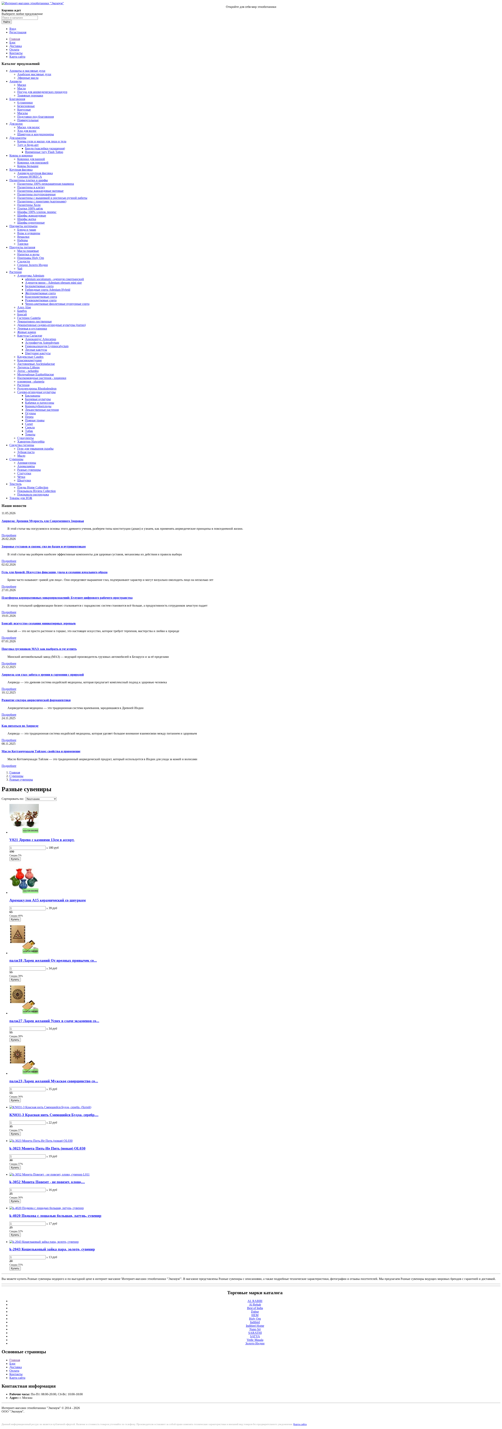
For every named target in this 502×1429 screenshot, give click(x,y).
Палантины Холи (29, 205)
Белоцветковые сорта (39, 286)
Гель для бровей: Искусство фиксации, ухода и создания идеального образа (54, 572)
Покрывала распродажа (33, 494)
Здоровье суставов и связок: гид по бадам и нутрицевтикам (44, 546)
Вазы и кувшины (28, 233)
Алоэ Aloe (24, 307)
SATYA (255, 1336)
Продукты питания (22, 247)
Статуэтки (24, 473)
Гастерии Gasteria (29, 318)
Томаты (30, 434)
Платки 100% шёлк (30, 208)
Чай (19, 268)
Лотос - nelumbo (28, 371)
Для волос (16, 123)
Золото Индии (255, 1343)
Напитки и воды (28, 254)
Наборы (22, 240)
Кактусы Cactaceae (29, 335)
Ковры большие (27, 166)
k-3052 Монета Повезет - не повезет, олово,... (47, 1182)
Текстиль (15, 484)
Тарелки (22, 243)
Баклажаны (32, 395)
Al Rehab (255, 1304)
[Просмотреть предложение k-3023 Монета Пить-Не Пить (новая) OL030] (41, 1140)
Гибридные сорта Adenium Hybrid (47, 289)
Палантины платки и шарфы (28, 180)
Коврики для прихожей (32, 162)
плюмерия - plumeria (30, 381)
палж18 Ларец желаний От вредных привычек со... (53, 960)
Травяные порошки (30, 95)
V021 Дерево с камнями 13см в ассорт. (42, 840)
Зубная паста (26, 452)
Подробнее (9, 535)
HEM (254, 1315)
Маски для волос (28, 127)
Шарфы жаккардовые (31, 215)
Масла (21, 88)
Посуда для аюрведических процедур (42, 92)
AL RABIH (254, 1301)
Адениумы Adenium (30, 275)
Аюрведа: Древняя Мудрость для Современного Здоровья (43, 521)
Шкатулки (24, 480)
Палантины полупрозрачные (36, 194)
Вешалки (23, 236)
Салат (29, 424)
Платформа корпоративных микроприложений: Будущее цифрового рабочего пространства (67, 597)
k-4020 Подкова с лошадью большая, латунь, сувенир (55, 1216)
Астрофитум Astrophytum (42, 342)
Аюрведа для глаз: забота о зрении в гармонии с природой (43, 674)
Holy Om (255, 1318)
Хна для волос (26, 130)
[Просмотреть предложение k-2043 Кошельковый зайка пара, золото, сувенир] (44, 1241)
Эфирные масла (27, 77)
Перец (29, 416)
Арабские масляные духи (34, 74)
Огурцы (30, 413)
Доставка (15, 46)
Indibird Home (255, 1325)
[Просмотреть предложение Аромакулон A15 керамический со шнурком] (24, 892)
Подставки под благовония (35, 116)
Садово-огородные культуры (36, 392)
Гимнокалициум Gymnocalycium (46, 346)
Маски (21, 85)
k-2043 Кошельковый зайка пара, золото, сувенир (52, 1249)
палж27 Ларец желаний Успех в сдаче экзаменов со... (54, 1021)
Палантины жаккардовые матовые (40, 190)
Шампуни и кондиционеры (35, 134)
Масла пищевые (28, 250)
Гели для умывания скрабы (35, 448)
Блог (12, 42)
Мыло (21, 455)
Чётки (21, 476)
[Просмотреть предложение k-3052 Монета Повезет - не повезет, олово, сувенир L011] (49, 1174)
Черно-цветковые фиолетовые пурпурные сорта (57, 303)
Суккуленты (25, 438)
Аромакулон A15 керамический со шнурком (47, 900)
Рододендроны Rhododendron (36, 388)
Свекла (30, 427)
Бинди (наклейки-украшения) (45, 148)
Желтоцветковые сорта (40, 293)
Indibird (255, 1322)
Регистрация (17, 32)
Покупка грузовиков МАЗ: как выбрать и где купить (39, 649)
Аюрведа (15, 81)
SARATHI (255, 1332)
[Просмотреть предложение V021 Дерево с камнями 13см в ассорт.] (24, 832)
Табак (29, 431)
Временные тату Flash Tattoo (44, 152)
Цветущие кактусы (38, 353)
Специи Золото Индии (32, 265)
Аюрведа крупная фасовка (35, 173)
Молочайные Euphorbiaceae (35, 374)
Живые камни (26, 332)
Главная (14, 39)
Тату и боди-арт (28, 145)
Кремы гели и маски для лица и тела (41, 141)
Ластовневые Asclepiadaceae (36, 363)
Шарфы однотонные (31, 222)
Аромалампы (26, 466)
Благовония (17, 99)
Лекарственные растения (42, 409)
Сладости (23, 261)
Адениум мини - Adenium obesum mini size (53, 282)
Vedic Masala (255, 1340)
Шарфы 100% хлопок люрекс (36, 212)
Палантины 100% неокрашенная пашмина (45, 183)
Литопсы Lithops (28, 367)
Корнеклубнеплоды (38, 406)
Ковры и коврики (21, 155)
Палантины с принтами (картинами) (41, 201)
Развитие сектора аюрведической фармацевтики (36, 700)
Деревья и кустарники (32, 328)
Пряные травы (35, 420)
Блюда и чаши (26, 229)
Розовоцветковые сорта (40, 300)
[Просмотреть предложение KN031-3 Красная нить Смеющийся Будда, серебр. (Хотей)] (50, 1107)
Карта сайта (17, 56)
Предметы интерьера (23, 226)
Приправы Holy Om (30, 258)
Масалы (22, 113)
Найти (6, 21)
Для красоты (17, 137)
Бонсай (22, 314)
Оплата (14, 49)
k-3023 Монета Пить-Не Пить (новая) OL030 (47, 1148)
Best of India (255, 1308)
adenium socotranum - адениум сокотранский (54, 279)
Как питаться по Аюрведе (20, 725)
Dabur (255, 1311)
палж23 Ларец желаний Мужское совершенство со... (53, 1081)
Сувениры (16, 459)
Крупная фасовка (21, 169)
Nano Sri (255, 1329)
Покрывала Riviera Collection (36, 491)
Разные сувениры (29, 469)
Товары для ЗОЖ (20, 498)
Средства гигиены (21, 445)
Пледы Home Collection (32, 487)
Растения (15, 272)
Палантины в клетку (31, 187)
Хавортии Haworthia (31, 441)
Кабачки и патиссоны (39, 402)
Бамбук (22, 311)
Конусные (24, 109)
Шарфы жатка (26, 219)
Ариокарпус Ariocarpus (40, 339)
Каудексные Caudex (30, 356)
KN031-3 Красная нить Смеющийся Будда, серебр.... (53, 1115)
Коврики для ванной (31, 159)
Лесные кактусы (36, 349)
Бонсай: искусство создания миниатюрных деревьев (39, 623)
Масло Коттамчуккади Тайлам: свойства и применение (41, 751)
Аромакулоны (26, 462)
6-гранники (25, 102)
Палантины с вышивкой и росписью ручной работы (52, 198)
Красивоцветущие (29, 360)
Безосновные (26, 106)
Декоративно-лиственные (34, 321)
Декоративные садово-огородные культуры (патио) (51, 325)
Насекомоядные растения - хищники (41, 378)
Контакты (16, 53)
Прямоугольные (28, 120)
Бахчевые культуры (38, 399)
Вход (12, 28)
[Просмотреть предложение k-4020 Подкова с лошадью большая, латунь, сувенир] (46, 1208)
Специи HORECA (29, 176)
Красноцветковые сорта (41, 296)
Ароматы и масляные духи (27, 70)
